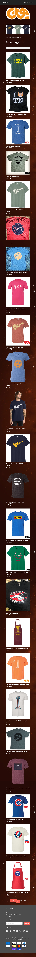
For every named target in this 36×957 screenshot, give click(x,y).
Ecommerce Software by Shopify (20, 935)
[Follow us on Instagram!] (20, 928)
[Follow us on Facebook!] (7, 928)
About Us (8, 913)
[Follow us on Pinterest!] (14, 928)
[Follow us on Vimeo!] (24, 928)
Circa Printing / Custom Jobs (14, 912)
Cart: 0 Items (29, 2)
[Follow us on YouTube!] (27, 928)
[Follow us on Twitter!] (10, 928)
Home (7, 908)
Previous (13, 897)
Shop (7, 910)
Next (18, 899)
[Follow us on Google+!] (17, 928)
